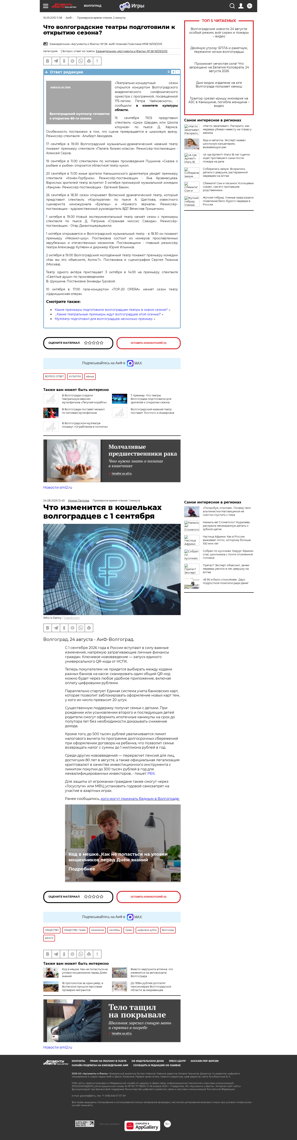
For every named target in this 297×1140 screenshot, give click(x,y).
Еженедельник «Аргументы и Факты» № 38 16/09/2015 (131, 51)
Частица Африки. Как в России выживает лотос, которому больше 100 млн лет (227, 540)
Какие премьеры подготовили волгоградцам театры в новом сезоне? (111, 310)
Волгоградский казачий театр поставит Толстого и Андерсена (152, 411)
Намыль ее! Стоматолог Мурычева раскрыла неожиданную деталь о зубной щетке (226, 526)
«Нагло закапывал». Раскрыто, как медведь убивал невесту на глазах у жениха (227, 129)
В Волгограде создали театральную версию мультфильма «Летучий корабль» (84, 399)
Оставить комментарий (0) (149, 343)
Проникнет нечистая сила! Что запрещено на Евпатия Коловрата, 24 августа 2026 (219, 67)
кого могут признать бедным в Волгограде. (140, 799)
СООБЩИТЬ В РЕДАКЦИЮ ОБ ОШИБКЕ (157, 1065)
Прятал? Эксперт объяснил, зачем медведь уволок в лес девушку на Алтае (226, 569)
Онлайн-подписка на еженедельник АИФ (100, 1065)
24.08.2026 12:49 (54, 500)
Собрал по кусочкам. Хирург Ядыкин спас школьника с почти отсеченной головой (228, 554)
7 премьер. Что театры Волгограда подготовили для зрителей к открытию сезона (151, 399)
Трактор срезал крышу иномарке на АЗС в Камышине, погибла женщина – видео (219, 102)
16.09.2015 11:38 (52, 17)
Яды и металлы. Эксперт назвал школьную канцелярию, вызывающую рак (224, 144)
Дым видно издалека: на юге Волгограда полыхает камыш (219, 84)
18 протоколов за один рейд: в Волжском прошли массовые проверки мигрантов (82, 986)
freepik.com (72, 617)
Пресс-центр (177, 1061)
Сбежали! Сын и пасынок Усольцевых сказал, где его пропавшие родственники (228, 187)
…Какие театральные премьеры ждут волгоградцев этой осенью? (108, 314)
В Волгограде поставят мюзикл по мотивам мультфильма (83, 411)
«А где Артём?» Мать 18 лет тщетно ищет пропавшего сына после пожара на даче (226, 158)
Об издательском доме (148, 1061)
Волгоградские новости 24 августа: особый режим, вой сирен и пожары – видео (219, 32)
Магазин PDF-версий (205, 1061)
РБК (151, 773)
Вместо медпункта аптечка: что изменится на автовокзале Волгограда (152, 973)
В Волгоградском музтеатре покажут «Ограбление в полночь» (85, 425)
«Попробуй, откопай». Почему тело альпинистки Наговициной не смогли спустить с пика (227, 511)
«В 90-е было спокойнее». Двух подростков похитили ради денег (226, 581)
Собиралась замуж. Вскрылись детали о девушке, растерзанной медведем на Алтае (225, 172)
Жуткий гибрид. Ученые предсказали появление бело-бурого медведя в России (228, 201)
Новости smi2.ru (57, 487)
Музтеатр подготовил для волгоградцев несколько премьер (104, 319)
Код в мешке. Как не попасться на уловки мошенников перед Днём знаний (118, 857)
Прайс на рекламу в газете (108, 1061)
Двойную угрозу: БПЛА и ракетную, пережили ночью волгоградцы (219, 50)
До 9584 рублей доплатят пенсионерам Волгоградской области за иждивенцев (151, 986)
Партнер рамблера (109, 1124)
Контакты (78, 1061)
